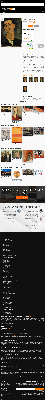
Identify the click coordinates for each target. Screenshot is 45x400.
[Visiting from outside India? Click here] (30, 316)
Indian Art (5, 244)
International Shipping (5, 393)
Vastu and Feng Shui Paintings (9, 293)
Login (17, 9)
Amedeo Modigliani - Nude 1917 (38, 114)
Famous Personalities (7, 288)
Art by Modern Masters (36, 98)
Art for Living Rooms (7, 297)
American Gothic (4, 162)
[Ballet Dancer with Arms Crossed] (28, 156)
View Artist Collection (27, 22)
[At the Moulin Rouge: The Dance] (17, 153)
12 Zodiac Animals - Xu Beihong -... (5, 140)
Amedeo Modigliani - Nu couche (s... (27, 113)
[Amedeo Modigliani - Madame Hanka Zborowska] (17, 113)
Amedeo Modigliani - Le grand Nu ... (5, 113)
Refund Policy (4, 388)
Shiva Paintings (6, 262)
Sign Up (20, 9)
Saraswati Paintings (7, 267)
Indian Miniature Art (7, 245)
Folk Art (4, 248)
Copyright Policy (4, 390)
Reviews (3, 387)
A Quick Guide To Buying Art (6, 383)
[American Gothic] (6, 156)
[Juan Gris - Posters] (11, 32)
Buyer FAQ (3, 385)
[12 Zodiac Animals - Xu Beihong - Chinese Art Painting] (6, 132)
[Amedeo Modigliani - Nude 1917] (39, 109)
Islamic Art (5, 243)
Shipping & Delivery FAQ (5, 384)
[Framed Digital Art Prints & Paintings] (20, 347)
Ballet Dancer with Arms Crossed (27, 164)
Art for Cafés (5, 306)
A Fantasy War (25, 175)
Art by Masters (26, 98)
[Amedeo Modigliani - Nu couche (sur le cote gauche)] (28, 109)
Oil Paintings (39, 99)
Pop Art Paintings (6, 250)
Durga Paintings (6, 291)
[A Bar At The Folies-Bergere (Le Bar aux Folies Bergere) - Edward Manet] (28, 131)
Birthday (35, 158)
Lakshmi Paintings (6, 266)
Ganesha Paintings (6, 265)
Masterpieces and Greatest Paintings (10, 280)
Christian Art (5, 273)
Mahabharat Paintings (7, 278)
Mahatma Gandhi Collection (8, 269)
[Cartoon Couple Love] (39, 172)
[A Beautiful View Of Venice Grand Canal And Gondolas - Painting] (6, 172)
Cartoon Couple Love (37, 176)
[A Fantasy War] (28, 172)
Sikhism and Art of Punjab (8, 289)
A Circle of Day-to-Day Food (17, 180)
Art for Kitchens (6, 299)
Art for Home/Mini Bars (7, 302)
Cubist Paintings (6, 239)
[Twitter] (37, 391)
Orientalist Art (5, 249)
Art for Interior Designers (8, 313)
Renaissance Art (6, 252)
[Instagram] (41, 391)
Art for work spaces (7, 307)
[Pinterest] (43, 391)
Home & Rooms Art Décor (29, 99)
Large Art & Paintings (7, 287)
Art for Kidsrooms (6, 301)
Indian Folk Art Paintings (7, 282)
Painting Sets (5, 286)
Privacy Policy (4, 391)
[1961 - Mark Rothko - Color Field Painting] (17, 135)
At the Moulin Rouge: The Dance (16, 159)
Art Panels (5, 259)
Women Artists (6, 277)
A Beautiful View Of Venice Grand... (5, 177)
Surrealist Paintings (7, 254)
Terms (2, 389)
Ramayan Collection (7, 285)
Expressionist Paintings (7, 240)
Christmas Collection (7, 283)
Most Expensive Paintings (8, 281)
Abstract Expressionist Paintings (9, 255)
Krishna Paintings (6, 260)
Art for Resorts (6, 304)
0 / (41, 9)
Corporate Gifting (6, 312)
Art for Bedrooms (6, 298)
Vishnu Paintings (6, 264)
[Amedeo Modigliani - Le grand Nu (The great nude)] (6, 109)
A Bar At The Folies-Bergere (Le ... (28, 137)
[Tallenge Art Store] (8, 9)
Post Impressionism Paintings (9, 251)
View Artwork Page (37, 22)
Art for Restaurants (7, 303)
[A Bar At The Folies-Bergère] (39, 131)
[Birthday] (39, 154)
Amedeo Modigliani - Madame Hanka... (15, 122)
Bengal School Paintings (7, 272)
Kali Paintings (5, 292)
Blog (2, 395)
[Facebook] (39, 391)
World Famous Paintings (8, 276)
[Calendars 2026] (9, 328)
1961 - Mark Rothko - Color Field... (17, 144)
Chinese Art (5, 275)
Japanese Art (5, 271)
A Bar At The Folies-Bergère (39, 135)
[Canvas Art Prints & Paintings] (16, 340)
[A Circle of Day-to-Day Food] (17, 174)
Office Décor (5, 311)
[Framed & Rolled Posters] (14, 335)
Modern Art (5, 246)
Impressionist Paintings (7, 241)
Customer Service (4, 394)
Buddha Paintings (6, 261)
